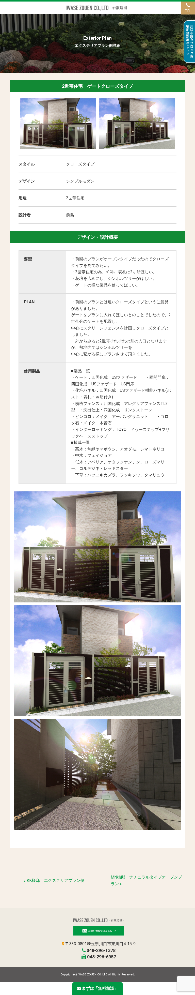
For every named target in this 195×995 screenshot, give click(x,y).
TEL (188, 11)
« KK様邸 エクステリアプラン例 (54, 880)
